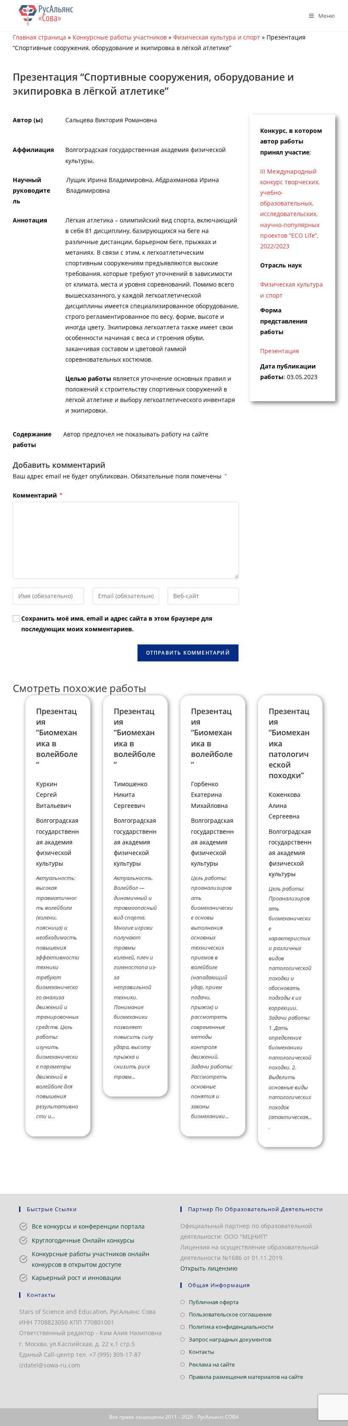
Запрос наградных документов (230, 1339)
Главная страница (39, 37)
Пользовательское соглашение (230, 1314)
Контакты (201, 1352)
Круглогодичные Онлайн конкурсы (83, 1240)
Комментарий (37, 495)
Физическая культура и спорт (216, 37)
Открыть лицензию (209, 1268)
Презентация (279, 351)
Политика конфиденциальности (231, 1326)
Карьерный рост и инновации (76, 1278)
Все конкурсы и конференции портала (88, 1226)
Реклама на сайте (212, 1364)
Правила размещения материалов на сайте (246, 1377)
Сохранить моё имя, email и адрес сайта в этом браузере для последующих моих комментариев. (116, 623)
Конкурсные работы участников (120, 37)
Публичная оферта (214, 1302)
